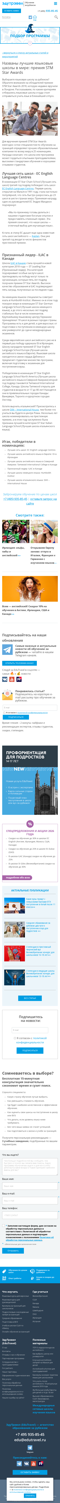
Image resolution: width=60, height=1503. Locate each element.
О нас (4, 1347)
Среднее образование (12, 1318)
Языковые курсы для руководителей (11, 1301)
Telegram (30, 1452)
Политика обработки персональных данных (12, 1384)
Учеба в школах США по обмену (12, 1326)
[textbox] (27, 712)
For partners (7, 1368)
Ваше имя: (8, 1179)
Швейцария (38, 1310)
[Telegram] (30, 17)
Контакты (6, 17)
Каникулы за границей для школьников (13, 1307)
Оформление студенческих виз (16, 1375)
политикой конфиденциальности (32, 712)
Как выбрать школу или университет (43, 1355)
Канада (36, 1303)
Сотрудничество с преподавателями (10, 1363)
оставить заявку (11, 11)
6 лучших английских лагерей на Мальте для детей (43, 1362)
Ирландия (37, 1318)
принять (30, 1495)
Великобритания (40, 1296)
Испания (36, 1321)
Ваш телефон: (10, 1208)
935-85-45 (48, 11)
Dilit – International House (24, 409)
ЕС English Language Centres (18, 188)
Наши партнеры (9, 1372)
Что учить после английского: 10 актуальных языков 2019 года (45, 1384)
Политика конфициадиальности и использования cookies (12, 1391)
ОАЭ (34, 1314)
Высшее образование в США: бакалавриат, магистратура (43, 1398)
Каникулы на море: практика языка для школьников (45, 1376)
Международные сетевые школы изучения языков (44, 1409)
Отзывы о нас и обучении (13, 1355)
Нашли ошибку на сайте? (13, 1397)
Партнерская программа (13, 1358)
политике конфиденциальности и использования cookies (27, 1491)
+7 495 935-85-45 (30, 1434)
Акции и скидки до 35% (45, 1278)
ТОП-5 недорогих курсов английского (43, 1348)
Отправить (13, 1250)
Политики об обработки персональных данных (30, 1239)
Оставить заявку (30, 1472)
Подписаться (15, 717)
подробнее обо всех (18, 877)
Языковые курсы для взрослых (15, 1296)
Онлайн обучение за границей (16, 1331)
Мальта (36, 1307)
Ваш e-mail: (8, 1193)
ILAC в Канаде (18, 263)
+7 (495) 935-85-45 (15, 499)
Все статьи (30, 998)
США (35, 1299)
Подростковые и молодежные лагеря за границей (15, 1313)
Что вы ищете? (10, 1154)
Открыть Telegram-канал (19, 663)
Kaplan (35, 236)
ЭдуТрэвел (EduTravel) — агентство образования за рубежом (30, 1426)
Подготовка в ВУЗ (10, 1322)
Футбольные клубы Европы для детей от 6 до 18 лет (44, 1391)
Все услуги (6, 1379)
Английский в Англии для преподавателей (44, 1370)
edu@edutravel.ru (30, 1439)
